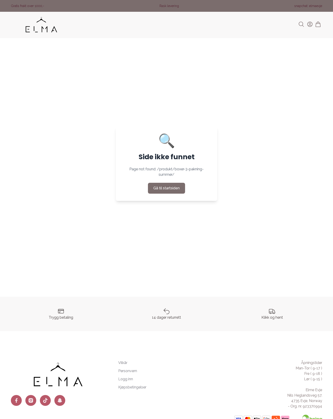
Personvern (127, 371)
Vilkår (122, 363)
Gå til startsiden (166, 188)
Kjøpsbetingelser (132, 387)
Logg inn (125, 379)
